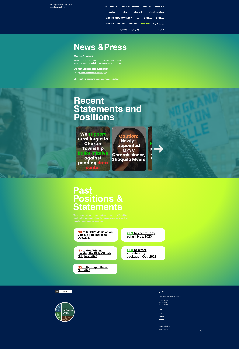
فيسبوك (161, 316)
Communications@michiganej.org (93, 73)
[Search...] (57, 291)
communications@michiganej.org (100, 218)
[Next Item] (158, 149)
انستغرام (161, 319)
